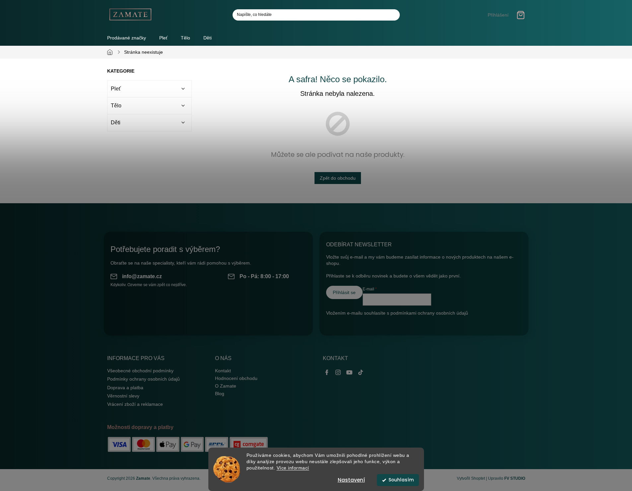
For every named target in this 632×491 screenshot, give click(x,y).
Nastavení (351, 479)
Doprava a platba (125, 387)
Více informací (293, 467)
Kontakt (223, 370)
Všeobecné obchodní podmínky (140, 370)
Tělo (116, 105)
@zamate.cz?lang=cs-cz (361, 372)
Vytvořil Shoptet (471, 478)
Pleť (116, 89)
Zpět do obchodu (338, 178)
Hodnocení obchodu (236, 378)
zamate (349, 372)
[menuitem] (163, 38)
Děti (115, 122)
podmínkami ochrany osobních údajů (429, 313)
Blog (219, 393)
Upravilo (506, 478)
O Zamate (225, 386)
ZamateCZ (327, 372)
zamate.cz (338, 372)
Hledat (392, 15)
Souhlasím (401, 480)
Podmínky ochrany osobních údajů (143, 379)
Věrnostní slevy (123, 396)
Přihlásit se (344, 292)
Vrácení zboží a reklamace (135, 404)
